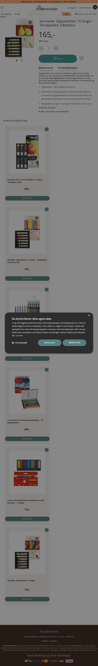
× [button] (89, 315)
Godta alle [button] (74, 342)
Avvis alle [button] (49, 343)
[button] (19, 342)
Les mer (19, 335)
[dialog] (49, 332)
